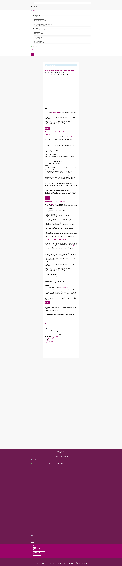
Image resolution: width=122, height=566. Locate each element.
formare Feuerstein (47, 341)
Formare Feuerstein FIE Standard (38, 38)
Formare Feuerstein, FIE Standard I (50, 338)
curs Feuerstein (47, 340)
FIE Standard (51, 340)
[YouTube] (33, 542)
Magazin (34, 43)
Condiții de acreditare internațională (39, 33)
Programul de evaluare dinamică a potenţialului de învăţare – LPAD (43, 24)
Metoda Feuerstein (53, 204)
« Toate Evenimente (48, 67)
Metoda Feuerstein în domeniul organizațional (40, 20)
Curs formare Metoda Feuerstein (49, 337)
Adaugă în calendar (50, 323)
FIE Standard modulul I (55, 112)
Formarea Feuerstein (37, 32)
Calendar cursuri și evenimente (39, 551)
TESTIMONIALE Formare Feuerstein (39, 42)
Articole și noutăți (36, 548)
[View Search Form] (32, 8)
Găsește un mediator (36, 26)
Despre (34, 13)
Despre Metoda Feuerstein (37, 16)
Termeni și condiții (37, 552)
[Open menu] (32, 54)
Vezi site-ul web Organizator (60, 336)
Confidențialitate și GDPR (38, 553)
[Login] (61, 52)
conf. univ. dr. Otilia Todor (63, 287)
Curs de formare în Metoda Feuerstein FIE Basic (40, 29)
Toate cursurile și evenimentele (38, 41)
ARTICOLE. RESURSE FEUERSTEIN (39, 25)
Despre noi (35, 545)
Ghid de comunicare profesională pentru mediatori (41, 34)
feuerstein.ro (46, 344)
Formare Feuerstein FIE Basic (38, 37)
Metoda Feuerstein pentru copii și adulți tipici (40, 21)
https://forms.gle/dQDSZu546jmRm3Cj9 (63, 282)
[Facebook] (32, 542)
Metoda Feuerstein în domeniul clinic (39, 19)
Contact (34, 547)
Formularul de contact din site (69, 317)
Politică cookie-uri (37, 555)
